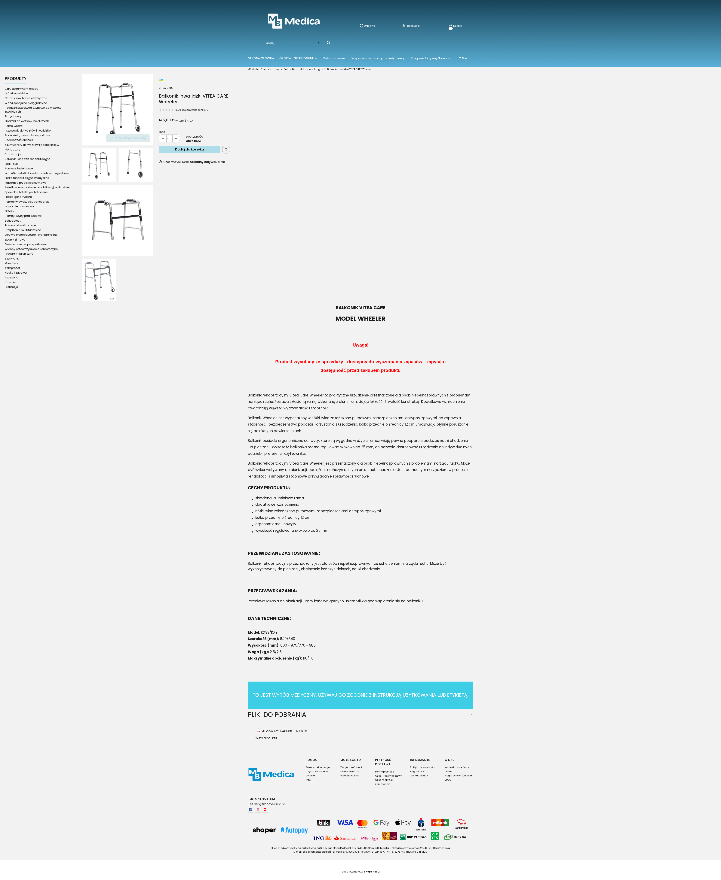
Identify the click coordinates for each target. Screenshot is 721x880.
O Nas (448, 771)
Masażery (11, 263)
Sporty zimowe (15, 239)
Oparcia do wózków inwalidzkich (27, 121)
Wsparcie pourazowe (19, 206)
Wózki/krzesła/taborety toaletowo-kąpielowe (37, 173)
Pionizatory (12, 149)
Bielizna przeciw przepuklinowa (26, 244)
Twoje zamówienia (352, 767)
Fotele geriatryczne (18, 197)
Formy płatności (384, 771)
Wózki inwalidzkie (16, 93)
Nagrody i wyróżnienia (458, 775)
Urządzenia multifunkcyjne (23, 230)
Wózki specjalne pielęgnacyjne (26, 103)
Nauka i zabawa (16, 273)
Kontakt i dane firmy (457, 767)
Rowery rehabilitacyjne (20, 225)
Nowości (10, 282)
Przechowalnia (349, 775)
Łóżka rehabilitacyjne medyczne (27, 178)
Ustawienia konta (350, 771)
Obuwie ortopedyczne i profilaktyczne (31, 235)
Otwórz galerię (131, 138)
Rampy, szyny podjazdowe (23, 216)
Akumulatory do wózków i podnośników (32, 145)
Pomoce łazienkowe (19, 168)
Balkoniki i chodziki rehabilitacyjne (303, 69)
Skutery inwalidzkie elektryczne (26, 98)
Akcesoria (11, 277)
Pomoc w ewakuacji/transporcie (27, 202)
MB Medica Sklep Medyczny (263, 69)
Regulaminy (417, 771)
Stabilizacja (13, 154)
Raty (308, 779)
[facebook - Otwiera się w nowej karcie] (250, 809)
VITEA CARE (166, 88)
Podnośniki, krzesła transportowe (28, 135)
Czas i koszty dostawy (388, 776)
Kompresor (12, 268)
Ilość (162, 132)
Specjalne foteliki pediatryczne (26, 192)
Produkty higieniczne (19, 254)
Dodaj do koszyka (189, 149)
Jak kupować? (419, 775)
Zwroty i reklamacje (318, 767)
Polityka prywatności (422, 767)
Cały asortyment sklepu (21, 89)
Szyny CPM (12, 258)
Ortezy (9, 211)
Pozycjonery (13, 116)
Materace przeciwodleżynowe (26, 183)
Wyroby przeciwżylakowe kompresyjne (31, 249)
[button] (326, 42)
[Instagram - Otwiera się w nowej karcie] (258, 809)
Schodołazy (13, 221)
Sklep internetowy (359, 871)
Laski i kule (12, 164)
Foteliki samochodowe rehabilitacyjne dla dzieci (38, 187)
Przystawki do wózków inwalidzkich (28, 130)
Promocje (11, 287)
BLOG (448, 779)
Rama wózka (14, 126)
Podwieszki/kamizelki (19, 140)
